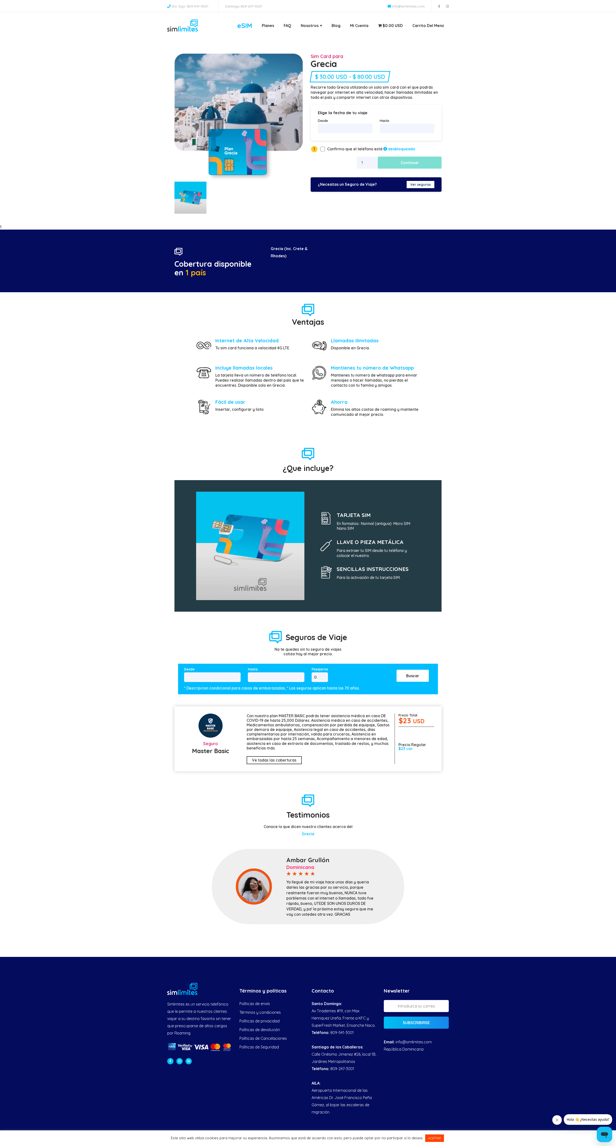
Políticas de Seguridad (259, 1047)
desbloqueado (401, 148)
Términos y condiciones (260, 1012)
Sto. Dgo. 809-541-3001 (190, 6)
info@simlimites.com (408, 6)
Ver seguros (420, 184)
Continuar (410, 162)
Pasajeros (320, 669)
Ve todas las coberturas (274, 760)
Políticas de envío (254, 1003)
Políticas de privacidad (259, 1021)
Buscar (412, 675)
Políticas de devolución (259, 1029)
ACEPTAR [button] (434, 1138)
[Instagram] (179, 1061)
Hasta (384, 120)
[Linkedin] (189, 1061)
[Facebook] (170, 1061)
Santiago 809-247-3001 (243, 6)
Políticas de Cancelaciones (263, 1038)
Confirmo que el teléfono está (371, 148)
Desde (323, 120)
